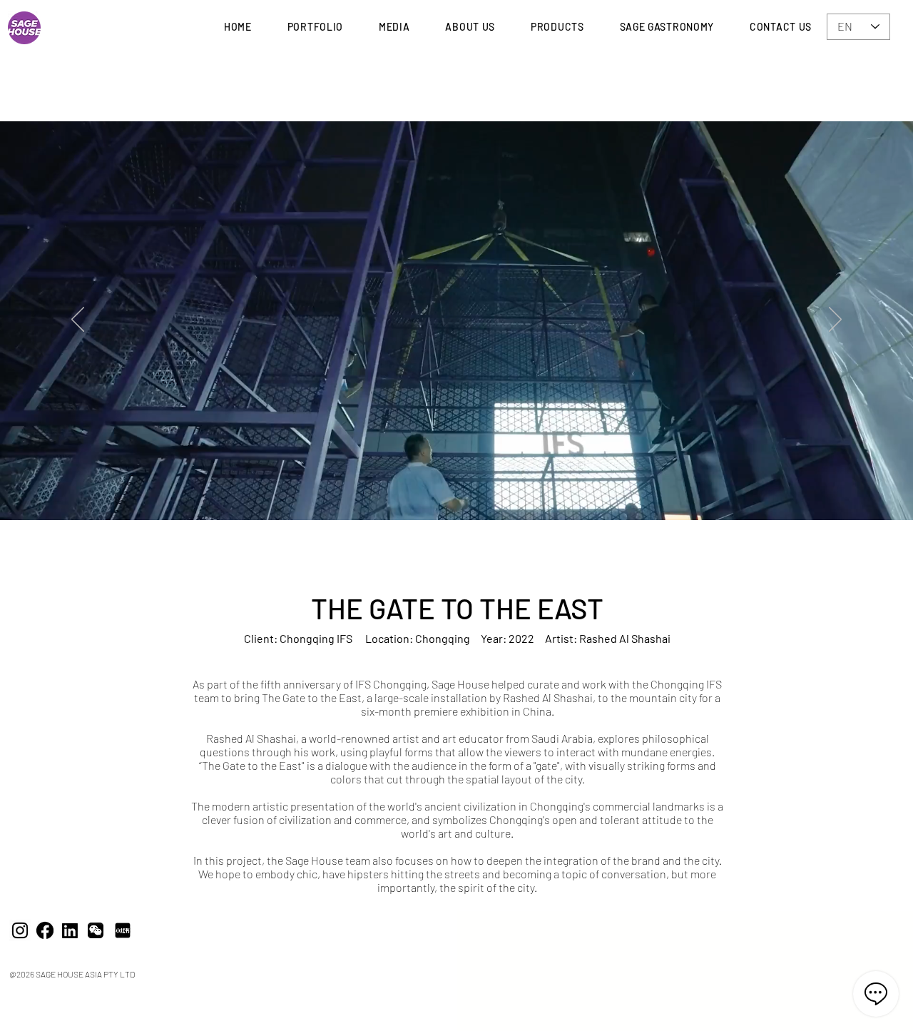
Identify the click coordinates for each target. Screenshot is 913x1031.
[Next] (835, 320)
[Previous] (77, 320)
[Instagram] (20, 930)
